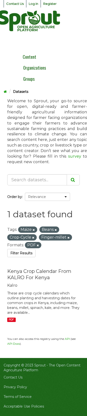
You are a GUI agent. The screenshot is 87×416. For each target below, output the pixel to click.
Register (50, 4)
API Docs (13, 343)
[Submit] (73, 179)
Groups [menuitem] (29, 79)
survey (74, 156)
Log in (33, 4)
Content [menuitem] (29, 57)
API (67, 339)
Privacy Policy (15, 387)
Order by (14, 197)
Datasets (20, 91)
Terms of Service (18, 396)
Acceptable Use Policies (24, 406)
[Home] (5, 91)
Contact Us (15, 4)
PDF (11, 319)
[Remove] (34, 230)
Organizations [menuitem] (34, 68)
